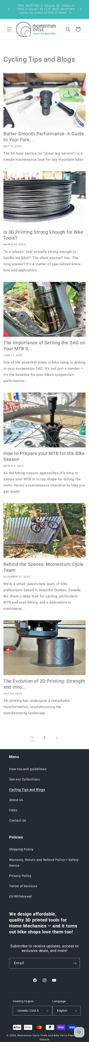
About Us (16, 800)
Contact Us (17, 820)
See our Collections (24, 779)
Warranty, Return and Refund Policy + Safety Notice (44, 862)
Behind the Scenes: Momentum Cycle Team (43, 567)
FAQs (13, 810)
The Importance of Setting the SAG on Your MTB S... (44, 345)
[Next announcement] (81, 9)
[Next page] (57, 738)
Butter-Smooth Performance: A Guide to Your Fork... (43, 136)
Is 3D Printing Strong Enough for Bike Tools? (43, 235)
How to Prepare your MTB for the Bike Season (44, 456)
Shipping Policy (21, 849)
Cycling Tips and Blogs (27, 789)
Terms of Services (23, 886)
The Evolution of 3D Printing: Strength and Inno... (44, 684)
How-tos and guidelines (27, 769)
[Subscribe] (75, 963)
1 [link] (32, 738)
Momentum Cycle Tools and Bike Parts (42, 1035)
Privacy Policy (20, 876)
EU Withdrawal (20, 896)
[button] (9, 29)
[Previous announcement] (8, 9)
